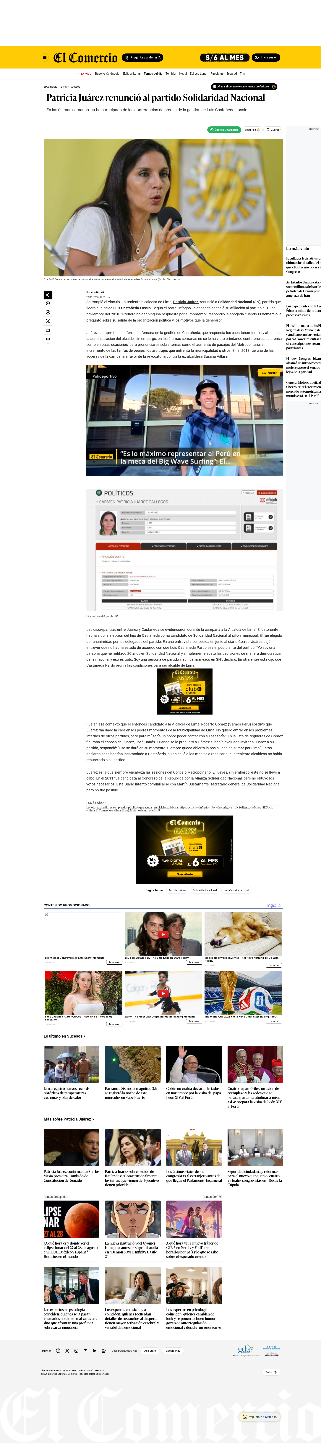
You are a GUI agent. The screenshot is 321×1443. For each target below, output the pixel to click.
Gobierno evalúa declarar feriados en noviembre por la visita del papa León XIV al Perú (193, 1093)
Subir (269, 1372)
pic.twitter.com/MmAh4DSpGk (254, 807)
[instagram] (76, 1351)
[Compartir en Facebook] (48, 312)
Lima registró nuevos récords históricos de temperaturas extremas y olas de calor (66, 1093)
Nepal (183, 73)
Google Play (173, 1350)
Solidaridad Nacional (205, 890)
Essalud (231, 73)
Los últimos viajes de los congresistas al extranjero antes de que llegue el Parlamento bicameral (194, 1176)
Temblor (171, 73)
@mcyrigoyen (225, 807)
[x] (67, 1351)
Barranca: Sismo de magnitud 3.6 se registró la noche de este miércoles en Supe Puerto (131, 1093)
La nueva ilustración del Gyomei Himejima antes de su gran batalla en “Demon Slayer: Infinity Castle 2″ (131, 1249)
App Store (150, 1350)
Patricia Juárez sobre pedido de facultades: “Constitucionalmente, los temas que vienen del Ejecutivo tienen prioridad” (132, 1178)
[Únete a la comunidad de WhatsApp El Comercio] (224, 129)
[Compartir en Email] (48, 330)
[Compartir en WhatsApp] (48, 303)
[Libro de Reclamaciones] (271, 1351)
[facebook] (58, 1351)
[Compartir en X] (48, 321)
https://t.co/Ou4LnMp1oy (194, 807)
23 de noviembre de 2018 (144, 810)
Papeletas (216, 73)
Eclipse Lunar (132, 73)
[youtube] (85, 1351)
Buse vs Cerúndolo (107, 73)
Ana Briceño (98, 292)
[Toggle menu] (45, 57)
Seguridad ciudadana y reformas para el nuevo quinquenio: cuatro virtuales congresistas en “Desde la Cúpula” (255, 1178)
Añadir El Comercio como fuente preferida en (243, 86)
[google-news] (103, 1351)
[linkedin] (94, 1351)
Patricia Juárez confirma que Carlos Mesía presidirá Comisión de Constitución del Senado (71, 1176)
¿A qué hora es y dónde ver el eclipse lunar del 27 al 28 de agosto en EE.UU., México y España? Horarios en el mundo (71, 1249)
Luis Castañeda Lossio (237, 890)
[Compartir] (48, 295)
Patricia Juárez (185, 302)
